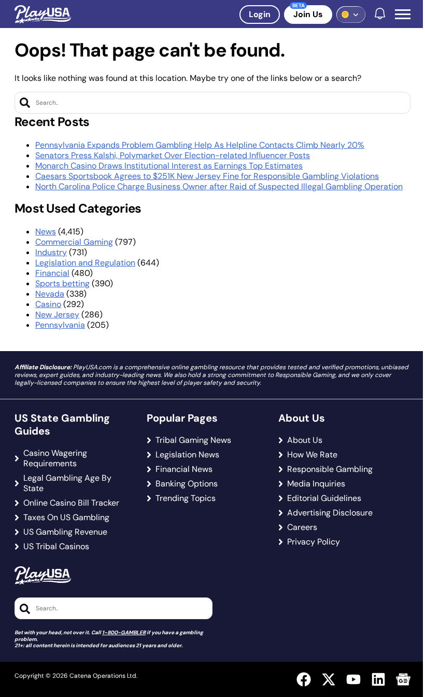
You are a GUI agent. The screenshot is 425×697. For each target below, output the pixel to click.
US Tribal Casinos (56, 546)
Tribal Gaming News (193, 440)
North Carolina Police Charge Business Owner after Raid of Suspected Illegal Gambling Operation (219, 186)
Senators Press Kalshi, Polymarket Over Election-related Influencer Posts (172, 155)
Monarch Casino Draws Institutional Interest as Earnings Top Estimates (169, 165)
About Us (304, 440)
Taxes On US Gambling (66, 517)
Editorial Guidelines (324, 498)
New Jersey (57, 314)
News (45, 231)
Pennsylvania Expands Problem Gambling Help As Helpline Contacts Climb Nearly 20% (199, 145)
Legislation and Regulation (85, 262)
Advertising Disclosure (330, 513)
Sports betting (62, 283)
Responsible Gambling (330, 469)
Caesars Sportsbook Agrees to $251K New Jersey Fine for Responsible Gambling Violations (207, 176)
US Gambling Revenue (65, 532)
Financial (52, 273)
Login (260, 14)
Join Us (308, 14)
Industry (51, 252)
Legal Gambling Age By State (67, 483)
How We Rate (312, 455)
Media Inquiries (316, 484)
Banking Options (186, 484)
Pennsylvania (60, 324)
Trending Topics (185, 498)
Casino (48, 304)
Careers (302, 527)
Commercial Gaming (74, 241)
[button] (402, 14)
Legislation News (187, 455)
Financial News (183, 469)
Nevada (49, 293)
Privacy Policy (313, 542)
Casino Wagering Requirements (55, 458)
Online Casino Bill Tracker (71, 503)
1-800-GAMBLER (124, 632)
